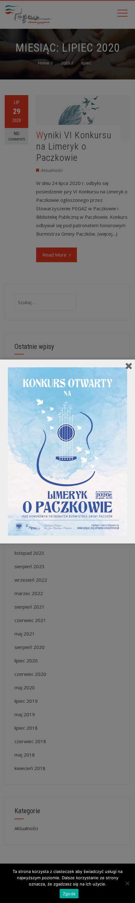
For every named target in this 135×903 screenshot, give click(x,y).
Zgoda (69, 893)
